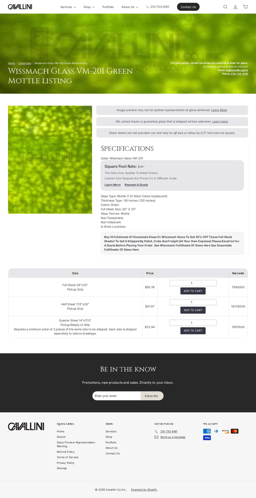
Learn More (219, 110)
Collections (24, 63)
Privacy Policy (65, 462)
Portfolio (108, 7)
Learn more (220, 121)
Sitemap (62, 468)
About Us (128, 7)
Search (61, 436)
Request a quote (136, 184)
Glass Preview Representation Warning (76, 444)
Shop (87, 7)
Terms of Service (67, 457)
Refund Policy (65, 451)
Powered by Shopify (144, 489)
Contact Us (188, 7)
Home (11, 63)
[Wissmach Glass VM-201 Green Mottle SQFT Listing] (50, 160)
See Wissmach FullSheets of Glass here (182, 245)
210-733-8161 (159, 6)
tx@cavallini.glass (237, 70)
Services (66, 7)
